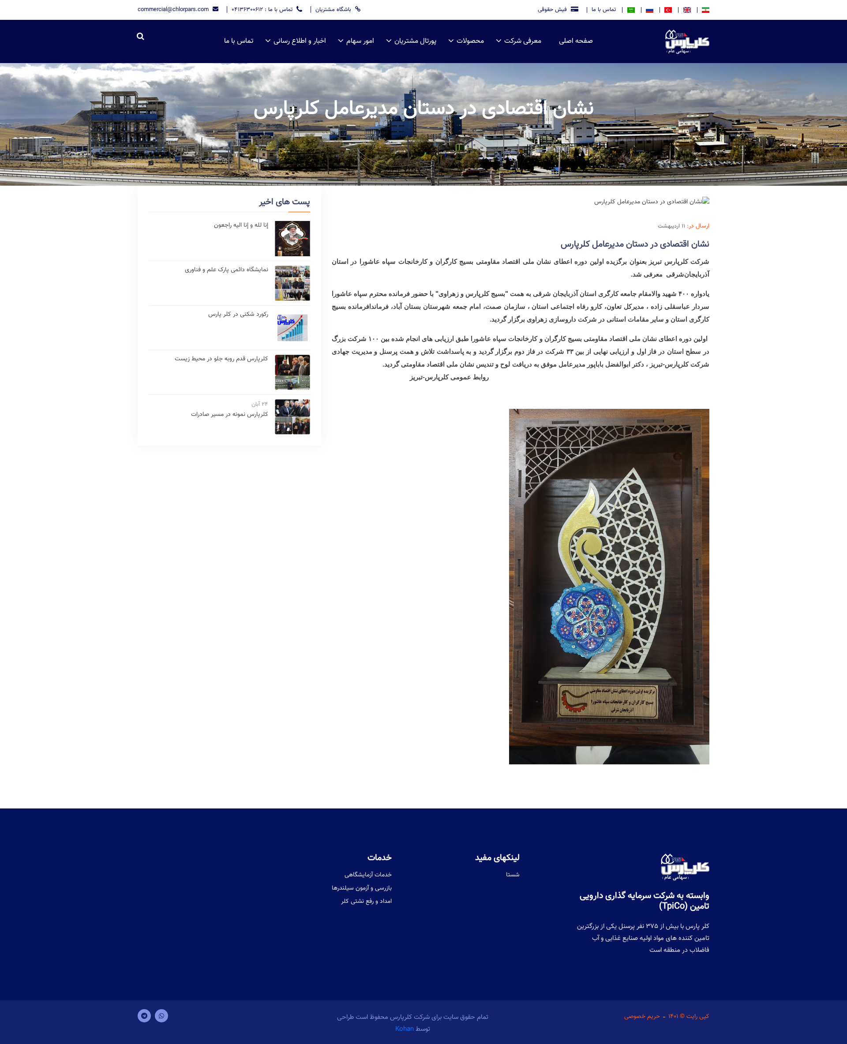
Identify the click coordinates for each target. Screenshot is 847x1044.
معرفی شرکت (522, 41)
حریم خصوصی (642, 1017)
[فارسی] (703, 10)
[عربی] (630, 10)
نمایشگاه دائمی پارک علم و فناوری (226, 270)
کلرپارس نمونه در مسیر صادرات (229, 414)
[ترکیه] (668, 10)
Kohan (404, 1029)
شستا (513, 875)
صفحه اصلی (576, 41)
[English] (686, 10)
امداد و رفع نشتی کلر (366, 901)
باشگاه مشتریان (334, 9)
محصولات (470, 41)
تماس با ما (604, 10)
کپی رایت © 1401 (688, 1017)
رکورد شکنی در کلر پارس (238, 314)
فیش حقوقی (553, 9)
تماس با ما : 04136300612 (263, 9)
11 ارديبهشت (671, 226)
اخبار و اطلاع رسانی (300, 41)
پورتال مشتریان (415, 41)
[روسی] (649, 10)
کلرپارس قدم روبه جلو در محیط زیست (221, 359)
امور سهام (360, 41)
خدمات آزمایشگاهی (368, 875)
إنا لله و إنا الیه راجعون (241, 225)
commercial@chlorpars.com (174, 9)
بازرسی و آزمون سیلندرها (362, 888)
